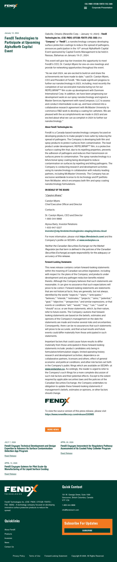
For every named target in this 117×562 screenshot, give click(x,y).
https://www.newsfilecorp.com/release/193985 (69, 414)
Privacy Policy (19, 556)
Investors (8, 538)
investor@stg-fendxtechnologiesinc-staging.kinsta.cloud (76, 231)
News (7, 542)
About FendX (10, 529)
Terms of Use (34, 556)
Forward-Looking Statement (56, 556)
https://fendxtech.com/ (92, 236)
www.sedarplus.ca (89, 240)
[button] (85, 7)
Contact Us (9, 547)
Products (8, 534)
